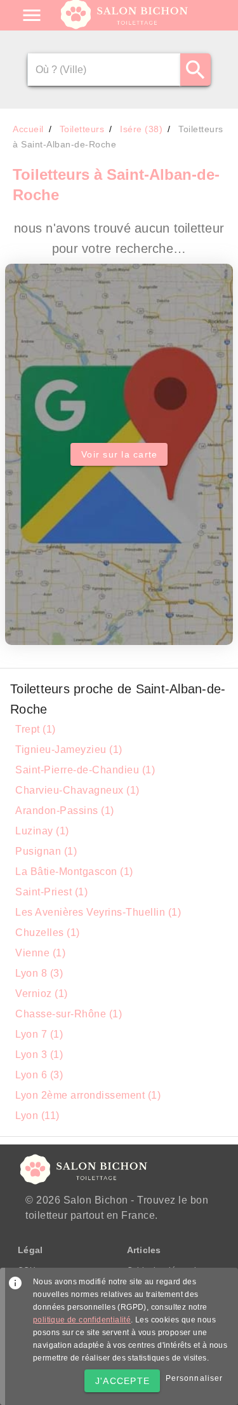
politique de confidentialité (82, 1319)
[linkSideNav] (31, 15)
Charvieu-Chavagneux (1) (77, 790)
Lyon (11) (37, 1115)
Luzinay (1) (42, 830)
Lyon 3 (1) (39, 1054)
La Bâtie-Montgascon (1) (74, 871)
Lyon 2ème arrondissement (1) (88, 1095)
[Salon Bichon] (125, 25)
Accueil (28, 129)
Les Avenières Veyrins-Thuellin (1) (98, 912)
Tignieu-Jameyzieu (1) (68, 749)
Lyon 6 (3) (39, 1074)
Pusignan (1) (46, 851)
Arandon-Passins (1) (64, 810)
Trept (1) (35, 729)
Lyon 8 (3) (39, 973)
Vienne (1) (40, 952)
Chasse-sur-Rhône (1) (68, 1013)
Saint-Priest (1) (51, 891)
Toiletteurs (82, 129)
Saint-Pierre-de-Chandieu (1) (85, 769)
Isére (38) (141, 129)
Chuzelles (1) (47, 932)
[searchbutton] (195, 69)
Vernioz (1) (41, 993)
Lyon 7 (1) (39, 1034)
